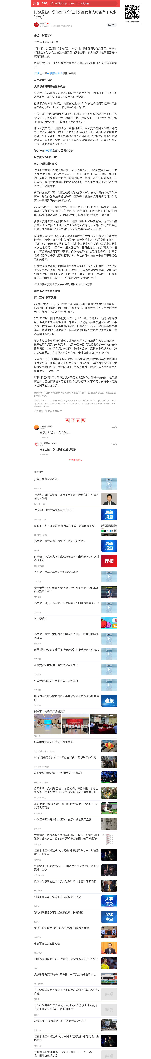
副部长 (59, 73)
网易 (36, 3)
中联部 (51, 73)
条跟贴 (75, 460)
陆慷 (36, 73)
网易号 (45, 3)
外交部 (48, 150)
